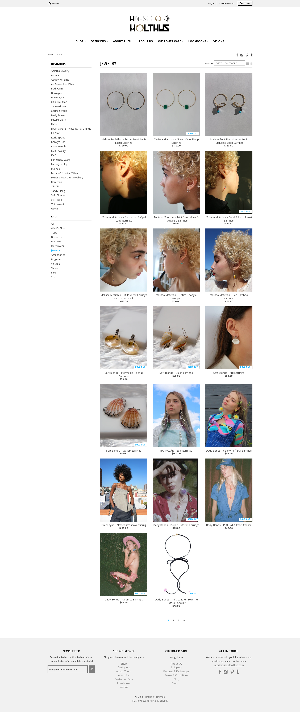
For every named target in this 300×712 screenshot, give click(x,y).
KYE (53, 155)
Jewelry (55, 250)
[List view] (251, 63)
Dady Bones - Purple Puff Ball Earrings (176, 525)
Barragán (56, 93)
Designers (98, 41)
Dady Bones (58, 115)
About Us (146, 41)
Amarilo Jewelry (60, 70)
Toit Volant (57, 204)
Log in (211, 3)
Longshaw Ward (60, 159)
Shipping (176, 667)
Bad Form (57, 88)
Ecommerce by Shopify (155, 700)
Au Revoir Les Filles (62, 84)
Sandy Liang (58, 191)
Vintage (55, 263)
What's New (58, 228)
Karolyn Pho (58, 142)
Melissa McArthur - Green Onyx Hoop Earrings (176, 141)
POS (134, 700)
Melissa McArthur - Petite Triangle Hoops (176, 296)
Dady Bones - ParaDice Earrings (124, 599)
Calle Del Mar (59, 102)
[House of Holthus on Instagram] (242, 55)
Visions (218, 41)
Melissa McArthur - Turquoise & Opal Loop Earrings (124, 218)
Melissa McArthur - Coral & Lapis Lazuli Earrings (229, 218)
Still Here (56, 199)
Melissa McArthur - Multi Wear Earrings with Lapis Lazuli (124, 296)
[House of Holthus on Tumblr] (251, 55)
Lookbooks (197, 41)
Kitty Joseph (58, 146)
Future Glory (58, 119)
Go (91, 669)
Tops (54, 232)
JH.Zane (55, 133)
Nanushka (56, 182)
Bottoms (56, 237)
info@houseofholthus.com (229, 665)
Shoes (54, 268)
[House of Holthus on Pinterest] (247, 55)
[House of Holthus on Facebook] (237, 55)
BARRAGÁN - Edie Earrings (176, 450)
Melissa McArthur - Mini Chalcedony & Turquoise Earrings (176, 218)
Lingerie (56, 259)
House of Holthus (155, 696)
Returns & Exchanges (176, 671)
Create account (226, 3)
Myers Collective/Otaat (65, 173)
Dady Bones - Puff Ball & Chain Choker (228, 525)
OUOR (55, 186)
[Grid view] (247, 63)
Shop (80, 41)
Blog (176, 679)
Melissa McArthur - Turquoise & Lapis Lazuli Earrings (123, 141)
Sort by (209, 63)
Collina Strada (59, 110)
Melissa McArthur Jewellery (67, 177)
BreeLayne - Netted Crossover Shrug (123, 525)
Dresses (56, 241)
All (52, 223)
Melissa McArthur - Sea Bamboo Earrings (229, 296)
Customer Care (169, 41)
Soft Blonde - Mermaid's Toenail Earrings (124, 374)
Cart (246, 3)
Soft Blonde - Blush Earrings (176, 372)
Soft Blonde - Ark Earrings (228, 372)
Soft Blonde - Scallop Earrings (123, 450)
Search (176, 683)
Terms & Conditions (176, 675)
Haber (55, 124)
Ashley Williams (60, 79)
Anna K (55, 75)
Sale (53, 272)
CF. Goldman (58, 106)
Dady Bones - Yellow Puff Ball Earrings (229, 450)
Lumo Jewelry (59, 164)
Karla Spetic (58, 137)
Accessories (58, 254)
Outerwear (57, 246)
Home (50, 55)
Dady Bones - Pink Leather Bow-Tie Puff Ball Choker (176, 601)
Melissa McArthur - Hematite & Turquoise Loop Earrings (228, 141)
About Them (122, 41)
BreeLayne (57, 97)
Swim (54, 277)
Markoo (55, 168)
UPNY (54, 208)
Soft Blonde (58, 195)
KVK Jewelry (58, 151)
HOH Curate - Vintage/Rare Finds (71, 128)
